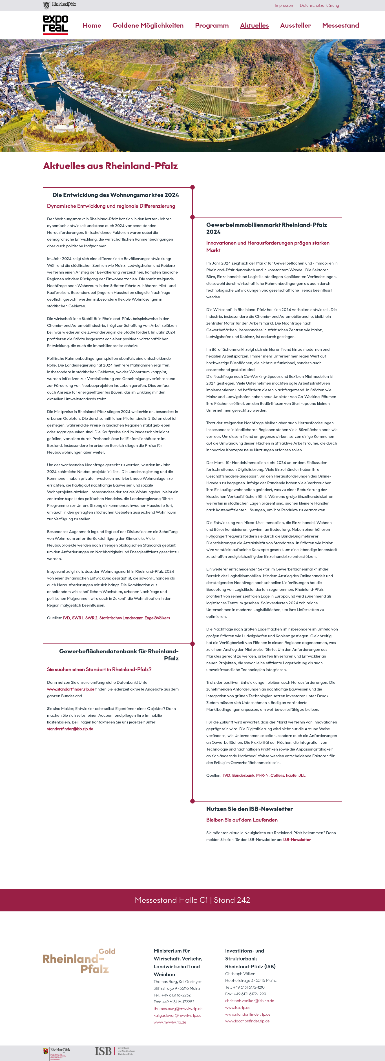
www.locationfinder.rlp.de (247, 1021)
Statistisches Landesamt (121, 618)
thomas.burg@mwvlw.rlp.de (178, 1008)
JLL (302, 775)
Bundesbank (243, 775)
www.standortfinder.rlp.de (70, 689)
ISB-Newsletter (297, 839)
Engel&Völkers (157, 618)
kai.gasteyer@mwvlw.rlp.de (178, 1015)
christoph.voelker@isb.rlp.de (249, 1000)
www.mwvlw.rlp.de (170, 1022)
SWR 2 (91, 618)
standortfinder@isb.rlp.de (70, 729)
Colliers (277, 775)
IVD (226, 775)
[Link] (79, 960)
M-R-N (262, 775)
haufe (291, 775)
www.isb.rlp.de (238, 1007)
